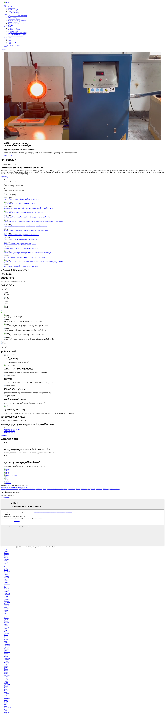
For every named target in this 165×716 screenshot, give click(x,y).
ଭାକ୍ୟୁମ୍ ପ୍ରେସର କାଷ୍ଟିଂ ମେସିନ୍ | (17, 23)
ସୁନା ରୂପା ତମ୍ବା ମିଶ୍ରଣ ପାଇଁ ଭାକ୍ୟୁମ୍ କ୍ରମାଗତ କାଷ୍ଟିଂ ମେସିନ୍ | (21, 235)
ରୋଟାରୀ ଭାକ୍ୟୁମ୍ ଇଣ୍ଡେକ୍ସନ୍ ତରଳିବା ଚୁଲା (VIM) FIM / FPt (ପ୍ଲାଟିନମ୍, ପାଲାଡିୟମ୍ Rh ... (28, 208)
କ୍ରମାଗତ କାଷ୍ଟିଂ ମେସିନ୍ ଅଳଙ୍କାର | (77, 489)
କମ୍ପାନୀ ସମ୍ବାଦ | (12, 42)
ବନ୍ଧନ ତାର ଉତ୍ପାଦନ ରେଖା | (15, 36)
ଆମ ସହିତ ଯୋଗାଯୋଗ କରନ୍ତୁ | (12, 45)
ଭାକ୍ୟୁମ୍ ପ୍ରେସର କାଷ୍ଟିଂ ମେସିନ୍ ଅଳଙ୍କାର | (55, 489)
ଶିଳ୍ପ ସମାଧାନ (8, 26)
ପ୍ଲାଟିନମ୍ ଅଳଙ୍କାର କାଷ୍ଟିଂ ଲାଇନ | (17, 34)
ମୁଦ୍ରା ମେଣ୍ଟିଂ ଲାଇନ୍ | (13, 31)
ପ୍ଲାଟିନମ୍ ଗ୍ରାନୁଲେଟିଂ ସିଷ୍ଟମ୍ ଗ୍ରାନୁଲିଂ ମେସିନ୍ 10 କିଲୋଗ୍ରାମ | (21, 248)
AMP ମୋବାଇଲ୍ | (22, 487)
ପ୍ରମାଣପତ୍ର (11, 8)
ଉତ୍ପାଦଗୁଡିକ (8, 14)
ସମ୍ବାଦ (6, 39)
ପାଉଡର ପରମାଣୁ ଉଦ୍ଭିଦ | (15, 22)
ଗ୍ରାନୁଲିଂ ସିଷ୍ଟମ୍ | (12, 17)
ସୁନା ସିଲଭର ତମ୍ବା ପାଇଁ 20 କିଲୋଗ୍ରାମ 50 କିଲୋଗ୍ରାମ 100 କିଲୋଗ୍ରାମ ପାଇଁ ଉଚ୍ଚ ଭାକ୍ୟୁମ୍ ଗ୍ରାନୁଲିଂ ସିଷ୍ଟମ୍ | (33, 221)
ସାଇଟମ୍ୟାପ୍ (13, 487)
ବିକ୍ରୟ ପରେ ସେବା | (13, 12)
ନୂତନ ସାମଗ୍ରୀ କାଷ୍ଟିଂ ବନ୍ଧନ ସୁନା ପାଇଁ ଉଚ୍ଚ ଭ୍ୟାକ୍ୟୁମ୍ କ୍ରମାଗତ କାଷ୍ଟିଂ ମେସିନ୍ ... (26, 230)
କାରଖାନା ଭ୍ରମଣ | (13, 9)
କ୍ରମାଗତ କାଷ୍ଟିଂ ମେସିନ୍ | (14, 19)
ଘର (5, 5)
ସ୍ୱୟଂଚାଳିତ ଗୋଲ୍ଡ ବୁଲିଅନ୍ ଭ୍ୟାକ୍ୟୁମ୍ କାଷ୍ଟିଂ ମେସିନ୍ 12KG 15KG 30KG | (24, 212)
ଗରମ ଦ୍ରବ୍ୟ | (5, 487)
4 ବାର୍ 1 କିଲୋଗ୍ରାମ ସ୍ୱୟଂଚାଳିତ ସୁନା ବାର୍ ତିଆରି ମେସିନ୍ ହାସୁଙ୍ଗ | (21, 199)
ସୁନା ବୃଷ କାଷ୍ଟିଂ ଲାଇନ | (14, 28)
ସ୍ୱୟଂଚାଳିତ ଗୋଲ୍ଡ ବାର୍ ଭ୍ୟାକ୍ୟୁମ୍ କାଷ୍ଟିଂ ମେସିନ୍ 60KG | (20, 203)
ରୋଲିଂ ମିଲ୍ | (11, 25)
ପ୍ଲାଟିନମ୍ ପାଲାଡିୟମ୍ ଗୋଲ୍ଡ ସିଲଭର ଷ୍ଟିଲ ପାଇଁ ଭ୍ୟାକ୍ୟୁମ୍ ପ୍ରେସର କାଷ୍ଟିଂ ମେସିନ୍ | (27, 217)
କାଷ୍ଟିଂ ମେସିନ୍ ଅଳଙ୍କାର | (95, 489)
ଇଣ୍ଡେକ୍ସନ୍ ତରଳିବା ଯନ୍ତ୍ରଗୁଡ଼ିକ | (17, 16)
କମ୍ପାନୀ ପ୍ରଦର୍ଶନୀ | (13, 11)
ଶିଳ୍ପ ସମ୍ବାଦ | (12, 40)
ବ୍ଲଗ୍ (9, 43)
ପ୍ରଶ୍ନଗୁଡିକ (7, 37)
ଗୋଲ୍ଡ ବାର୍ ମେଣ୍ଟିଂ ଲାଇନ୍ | (15, 30)
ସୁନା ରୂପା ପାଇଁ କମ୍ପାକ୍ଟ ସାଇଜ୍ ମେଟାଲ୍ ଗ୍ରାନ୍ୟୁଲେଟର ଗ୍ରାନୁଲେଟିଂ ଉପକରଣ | (25, 226)
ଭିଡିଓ (5, 47)
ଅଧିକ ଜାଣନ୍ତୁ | (8, 155)
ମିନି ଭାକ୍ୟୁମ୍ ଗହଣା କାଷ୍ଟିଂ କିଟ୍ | (111, 489)
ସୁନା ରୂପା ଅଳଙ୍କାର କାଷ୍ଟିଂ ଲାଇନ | (17, 33)
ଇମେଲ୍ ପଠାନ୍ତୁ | (5, 497)
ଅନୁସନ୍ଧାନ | (4, 435)
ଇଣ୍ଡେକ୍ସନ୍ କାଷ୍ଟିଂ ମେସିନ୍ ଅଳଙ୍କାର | (11, 489)
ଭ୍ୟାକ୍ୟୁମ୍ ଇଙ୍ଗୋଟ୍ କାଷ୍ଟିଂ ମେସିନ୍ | (17, 20)
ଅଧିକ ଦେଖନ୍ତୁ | (5, 177)
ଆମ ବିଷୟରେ (8, 6)
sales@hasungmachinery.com (12, 429)
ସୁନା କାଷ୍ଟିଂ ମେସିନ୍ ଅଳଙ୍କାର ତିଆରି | (32, 489)
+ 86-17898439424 (9, 431)
